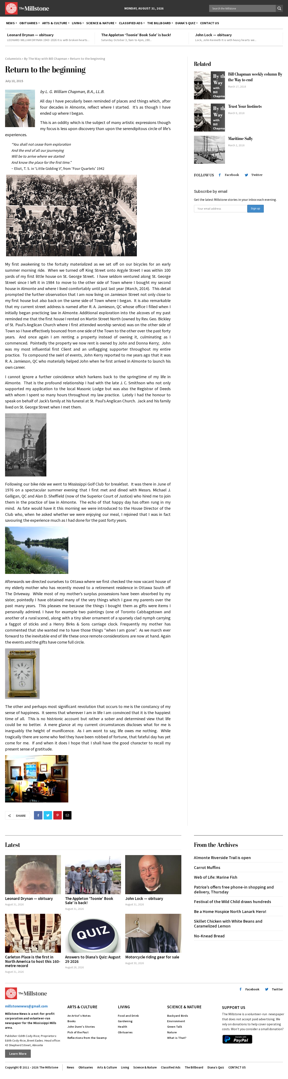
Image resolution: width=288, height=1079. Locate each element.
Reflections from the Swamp (87, 1038)
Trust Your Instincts (245, 106)
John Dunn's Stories (81, 1026)
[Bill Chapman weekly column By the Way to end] (209, 85)
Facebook (232, 175)
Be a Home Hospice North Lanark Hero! (230, 911)
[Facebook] (38, 815)
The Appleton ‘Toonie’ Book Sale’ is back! (136, 34)
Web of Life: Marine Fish (215, 877)
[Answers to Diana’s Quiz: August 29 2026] (93, 933)
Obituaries (125, 1032)
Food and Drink (128, 1016)
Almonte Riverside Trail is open (222, 857)
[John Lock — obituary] (153, 874)
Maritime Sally (240, 138)
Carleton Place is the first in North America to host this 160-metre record (32, 961)
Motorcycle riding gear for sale (152, 956)
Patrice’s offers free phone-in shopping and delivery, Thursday (234, 889)
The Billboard (194, 1067)
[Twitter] (48, 815)
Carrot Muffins (207, 867)
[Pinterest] (57, 815)
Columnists (13, 58)
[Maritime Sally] (209, 150)
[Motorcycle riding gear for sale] (153, 933)
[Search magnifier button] (279, 8)
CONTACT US (237, 1067)
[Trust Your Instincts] (209, 118)
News (70, 1067)
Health (122, 1026)
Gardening (125, 1021)
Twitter (256, 175)
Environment (176, 1021)
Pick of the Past (78, 1032)
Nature (172, 1032)
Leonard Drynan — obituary (30, 34)
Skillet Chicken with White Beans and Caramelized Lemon (228, 923)
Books (71, 1021)
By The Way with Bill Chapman (45, 58)
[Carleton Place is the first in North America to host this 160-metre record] (33, 933)
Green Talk (174, 1026)
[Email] (67, 815)
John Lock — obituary (213, 34)
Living (124, 1006)
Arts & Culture (82, 1006)
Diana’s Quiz (215, 1067)
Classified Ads (170, 1067)
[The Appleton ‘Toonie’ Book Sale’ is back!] (93, 874)
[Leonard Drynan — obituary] (33, 874)
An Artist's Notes (79, 1016)
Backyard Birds (177, 1016)
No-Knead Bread (209, 935)
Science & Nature (184, 1006)
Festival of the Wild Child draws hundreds (232, 901)
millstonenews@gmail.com (26, 1006)
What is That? (177, 1038)
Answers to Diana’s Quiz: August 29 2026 (93, 959)
